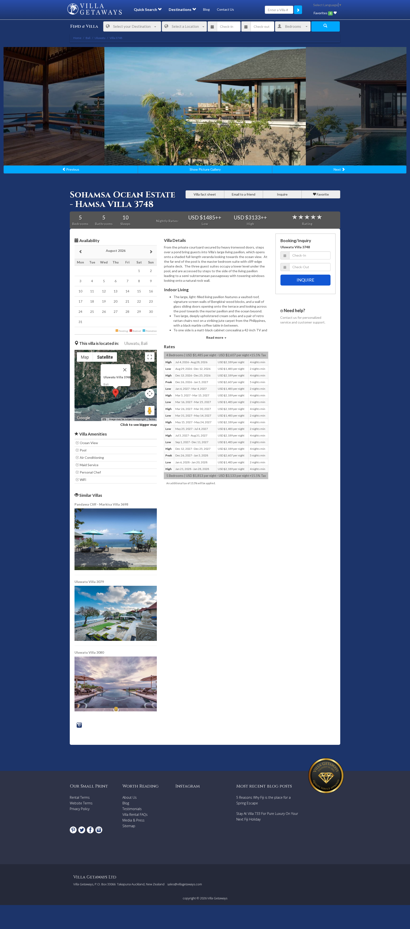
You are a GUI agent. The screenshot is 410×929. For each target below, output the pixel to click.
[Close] (124, 369)
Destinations (180, 9)
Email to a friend (243, 194)
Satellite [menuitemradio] (105, 357)
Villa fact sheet (205, 194)
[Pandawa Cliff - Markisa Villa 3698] (116, 538)
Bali (144, 343)
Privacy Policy (79, 809)
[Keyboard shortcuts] (104, 419)
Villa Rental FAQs (135, 814)
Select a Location (185, 26)
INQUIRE (305, 279)
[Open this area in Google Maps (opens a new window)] (83, 418)
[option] (205, 106)
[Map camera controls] (149, 393)
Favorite (322, 194)
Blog (206, 9)
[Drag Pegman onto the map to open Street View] (149, 410)
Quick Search (146, 9)
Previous (72, 169)
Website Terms (81, 803)
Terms (152, 419)
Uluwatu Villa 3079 (89, 582)
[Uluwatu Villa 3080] (116, 683)
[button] (115, 393)
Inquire (282, 194)
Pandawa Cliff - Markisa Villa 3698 (101, 504)
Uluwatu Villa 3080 (89, 652)
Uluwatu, (132, 343)
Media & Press (133, 820)
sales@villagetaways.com (184, 884)
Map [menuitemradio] (85, 357)
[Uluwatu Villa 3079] (116, 612)
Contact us (288, 317)
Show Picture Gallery (205, 169)
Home (77, 38)
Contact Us (225, 9)
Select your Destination (131, 26)
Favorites (322, 13)
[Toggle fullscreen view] (149, 357)
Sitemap (128, 826)
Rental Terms (80, 797)
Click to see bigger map (138, 424)
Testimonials (132, 809)
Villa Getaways (217, 898)
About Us (129, 797)
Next (338, 169)
